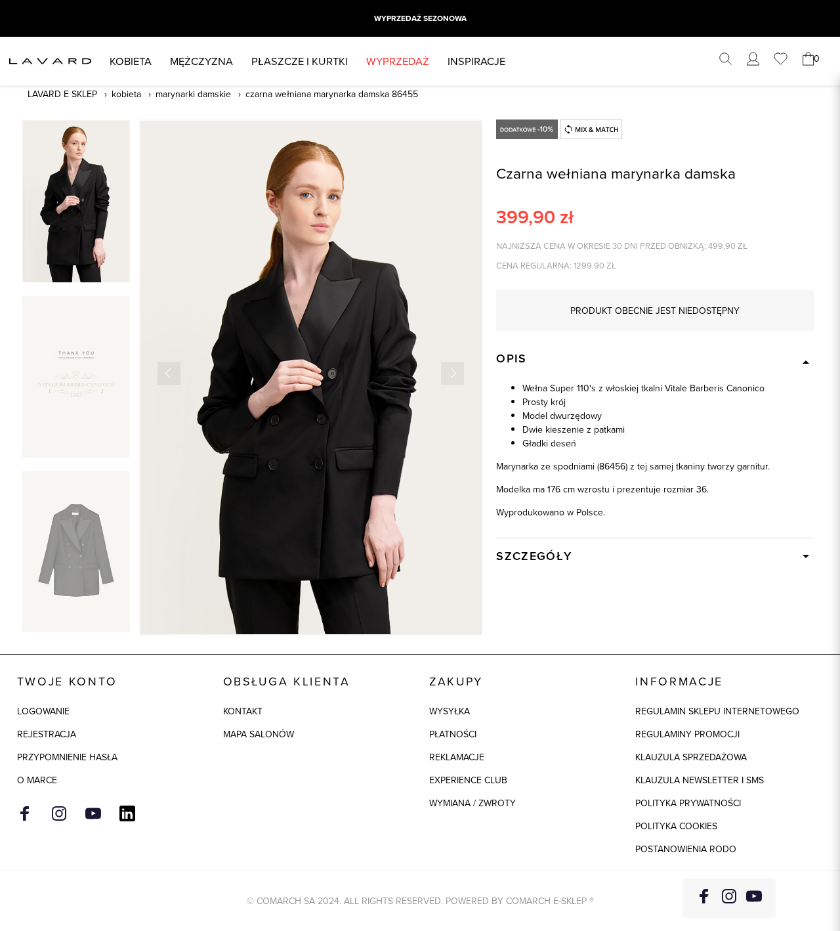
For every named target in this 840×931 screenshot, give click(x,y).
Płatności (452, 734)
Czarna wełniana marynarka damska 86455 (331, 93)
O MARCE (37, 780)
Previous (169, 373)
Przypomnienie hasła (67, 757)
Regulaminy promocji (687, 734)
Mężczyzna (201, 60)
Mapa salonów (258, 734)
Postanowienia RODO (685, 848)
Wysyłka (449, 711)
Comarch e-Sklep (546, 900)
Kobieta (131, 60)
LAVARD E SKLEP (62, 93)
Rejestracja (46, 734)
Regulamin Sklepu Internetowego (717, 711)
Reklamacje (456, 757)
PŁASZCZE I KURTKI (299, 60)
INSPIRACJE (476, 60)
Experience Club (468, 780)
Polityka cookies (676, 826)
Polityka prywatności (688, 803)
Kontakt (242, 711)
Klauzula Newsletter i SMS (699, 780)
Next (452, 373)
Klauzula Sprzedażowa (691, 757)
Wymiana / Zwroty (472, 803)
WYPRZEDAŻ (397, 60)
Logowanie (43, 711)
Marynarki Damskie (193, 93)
